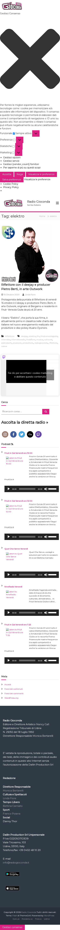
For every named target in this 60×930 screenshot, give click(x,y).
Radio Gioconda (38, 201)
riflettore (53, 343)
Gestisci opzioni (11, 157)
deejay (24, 336)
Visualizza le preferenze (41, 174)
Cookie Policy (10, 183)
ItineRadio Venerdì (13, 586)
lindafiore (30, 339)
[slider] (52, 488)
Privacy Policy (11, 187)
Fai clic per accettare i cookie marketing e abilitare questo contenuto (30, 375)
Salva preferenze (11, 179)
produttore (28, 343)
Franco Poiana (11, 813)
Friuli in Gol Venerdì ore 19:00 (18, 453)
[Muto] (45, 489)
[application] (31, 489)
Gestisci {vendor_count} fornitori (21, 164)
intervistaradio (18, 339)
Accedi (7, 684)
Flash (14, 915)
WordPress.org (11, 698)
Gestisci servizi (11, 160)
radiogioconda (41, 343)
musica (39, 339)
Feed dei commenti (14, 693)
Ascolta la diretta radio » (24, 422)
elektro (32, 336)
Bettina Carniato (13, 805)
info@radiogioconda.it (16, 862)
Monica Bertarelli (13, 790)
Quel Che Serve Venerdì (16, 549)
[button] (30, 59)
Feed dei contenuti (13, 689)
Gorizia (16, 919)
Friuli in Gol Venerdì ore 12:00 (18, 501)
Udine (4, 346)
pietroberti (6, 343)
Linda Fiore (30, 294)
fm (38, 336)
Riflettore (9, 336)
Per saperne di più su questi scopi (21, 167)
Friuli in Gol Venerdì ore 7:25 (17, 624)
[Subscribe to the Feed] (12, 444)
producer (17, 343)
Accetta (6, 174)
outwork (48, 339)
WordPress (49, 915)
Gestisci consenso (12, 927)
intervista (5, 339)
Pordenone (27, 919)
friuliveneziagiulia (49, 336)
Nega (20, 174)
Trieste (38, 919)
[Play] (8, 489)
